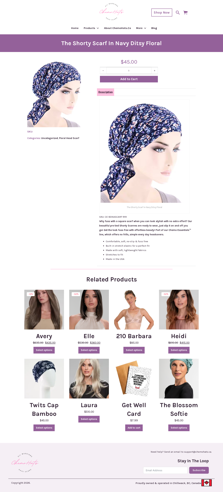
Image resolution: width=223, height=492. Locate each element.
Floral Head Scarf (69, 138)
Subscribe (199, 470)
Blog (154, 28)
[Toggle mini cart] (185, 12)
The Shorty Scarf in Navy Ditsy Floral (111, 43)
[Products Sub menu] (98, 28)
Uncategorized (49, 138)
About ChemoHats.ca (117, 28)
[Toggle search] (177, 12)
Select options (44, 350)
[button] (81, 64)
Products (89, 28)
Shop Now (162, 12)
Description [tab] (105, 92)
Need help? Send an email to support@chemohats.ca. (181, 452)
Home (75, 28)
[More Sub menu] (145, 28)
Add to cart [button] (134, 427)
